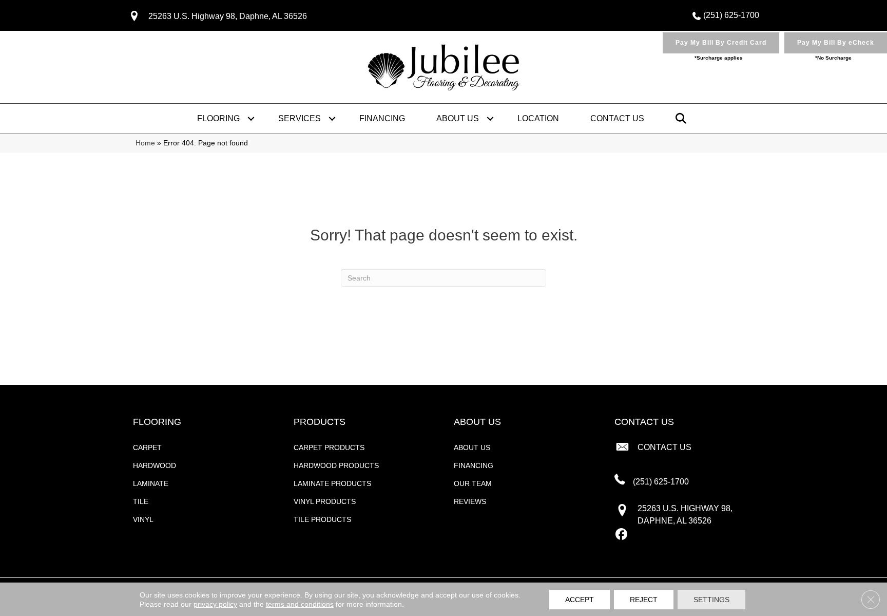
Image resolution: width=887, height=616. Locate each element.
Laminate (150, 483)
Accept (579, 599)
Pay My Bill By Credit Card (721, 42)
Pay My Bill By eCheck (835, 42)
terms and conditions (300, 604)
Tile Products (322, 519)
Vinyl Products (325, 501)
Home (145, 143)
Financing (382, 118)
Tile (140, 501)
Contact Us (617, 118)
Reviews (470, 501)
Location (538, 118)
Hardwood (154, 465)
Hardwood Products (336, 465)
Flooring (218, 118)
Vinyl (143, 519)
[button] (251, 119)
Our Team (473, 483)
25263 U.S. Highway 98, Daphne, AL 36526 (227, 16)
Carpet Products (329, 447)
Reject (644, 599)
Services (299, 118)
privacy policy (215, 604)
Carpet (147, 447)
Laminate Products (332, 483)
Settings (711, 599)
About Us (457, 118)
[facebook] (621, 535)
